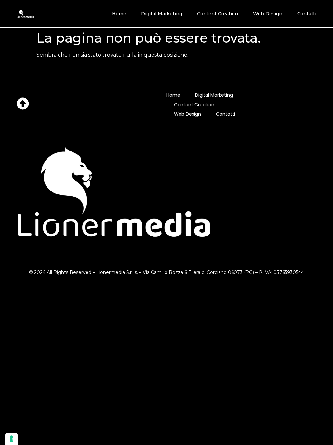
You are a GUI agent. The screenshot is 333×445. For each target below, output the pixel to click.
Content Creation (217, 14)
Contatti (306, 14)
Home (119, 14)
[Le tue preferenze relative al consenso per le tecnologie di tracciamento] (11, 439)
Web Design (267, 14)
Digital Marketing (161, 14)
